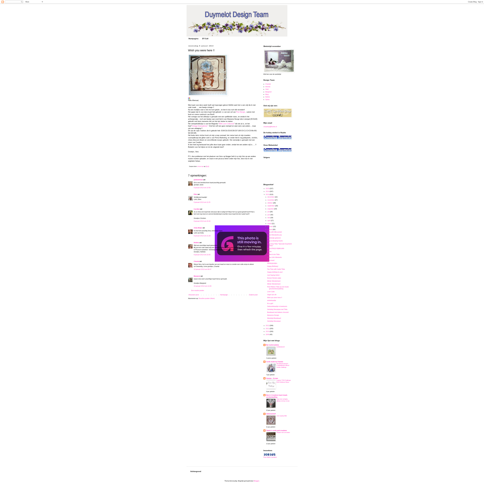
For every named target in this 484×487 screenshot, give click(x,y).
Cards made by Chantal (274, 362)
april (269, 220)
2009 (268, 334)
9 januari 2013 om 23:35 (202, 255)
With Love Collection (226, 124)
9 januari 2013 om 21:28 (202, 236)
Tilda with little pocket (274, 232)
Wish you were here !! (274, 297)
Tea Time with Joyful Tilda (276, 269)
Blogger (256, 481)
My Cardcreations (272, 345)
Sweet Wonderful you (274, 235)
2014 (268, 191)
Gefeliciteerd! (281, 347)
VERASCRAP (271, 414)
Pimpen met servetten (283, 432)
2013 (268, 194)
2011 (268, 328)
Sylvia (267, 99)
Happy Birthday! (272, 266)
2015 (268, 188)
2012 (268, 325)
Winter (269, 251)
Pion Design (240, 112)
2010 (268, 331)
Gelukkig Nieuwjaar (274, 321)
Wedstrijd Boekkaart (274, 318)
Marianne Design (273, 315)
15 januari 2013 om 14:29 (202, 286)
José (267, 89)
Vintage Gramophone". (200, 126)
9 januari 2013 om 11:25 (202, 202)
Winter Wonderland (273, 281)
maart (269, 223)
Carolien (197, 209)
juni (268, 215)
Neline (267, 97)
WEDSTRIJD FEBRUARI (275, 248)
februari (270, 226)
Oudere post (253, 295)
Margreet (197, 276)
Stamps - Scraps (272, 378)
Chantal (196, 261)
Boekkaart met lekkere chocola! (278, 312)
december (271, 197)
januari (270, 229)
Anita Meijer (198, 228)
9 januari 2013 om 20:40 (202, 221)
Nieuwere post (194, 295)
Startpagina (193, 39)
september (271, 206)
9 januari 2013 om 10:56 (202, 188)
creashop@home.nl (270, 127)
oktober (270, 203)
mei (268, 218)
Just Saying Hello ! (273, 275)
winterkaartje (271, 300)
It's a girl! (270, 303)
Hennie (267, 87)
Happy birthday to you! (275, 272)
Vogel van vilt (271, 295)
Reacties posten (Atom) (207, 298)
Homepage (224, 295)
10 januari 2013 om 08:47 (202, 269)
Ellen (195, 194)
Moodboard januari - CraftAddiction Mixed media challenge (283, 365)
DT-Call (205, 39)
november (271, 200)
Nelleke (196, 243)
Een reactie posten (197, 290)
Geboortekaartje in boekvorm (277, 306)
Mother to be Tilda (273, 254)
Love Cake (271, 292)
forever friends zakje (274, 278)
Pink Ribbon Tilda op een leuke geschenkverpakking (278, 288)
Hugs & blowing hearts (275, 241)
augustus (270, 209)
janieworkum (198, 180)
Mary (267, 94)
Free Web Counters (270, 457)
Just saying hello (282, 416)
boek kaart (270, 260)
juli (268, 212)
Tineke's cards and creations (276, 430)
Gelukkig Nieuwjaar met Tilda (277, 309)
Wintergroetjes (272, 263)
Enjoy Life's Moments (274, 257)
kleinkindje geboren (274, 238)
